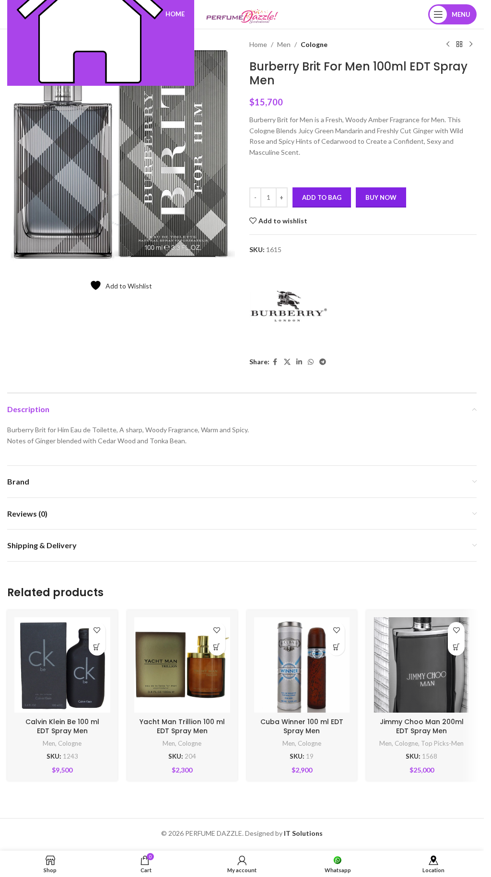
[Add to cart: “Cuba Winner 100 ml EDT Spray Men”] (336, 647)
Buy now (381, 197)
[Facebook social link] (275, 362)
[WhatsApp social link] (310, 362)
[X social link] (287, 362)
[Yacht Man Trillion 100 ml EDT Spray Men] (182, 665)
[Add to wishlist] (97, 630)
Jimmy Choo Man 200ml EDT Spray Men (422, 726)
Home (258, 44)
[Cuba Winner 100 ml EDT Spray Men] (302, 665)
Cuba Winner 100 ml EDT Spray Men (301, 726)
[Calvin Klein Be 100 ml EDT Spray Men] (62, 665)
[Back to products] (459, 44)
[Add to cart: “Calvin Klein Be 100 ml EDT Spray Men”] (97, 647)
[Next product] (471, 44)
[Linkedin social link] (299, 362)
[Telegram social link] (322, 362)
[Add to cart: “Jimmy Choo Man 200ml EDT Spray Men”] (456, 647)
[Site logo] (242, 14)
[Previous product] (448, 44)
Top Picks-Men (442, 743)
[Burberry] (288, 306)
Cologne (314, 44)
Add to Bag (321, 197)
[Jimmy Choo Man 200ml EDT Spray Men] (421, 665)
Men (284, 44)
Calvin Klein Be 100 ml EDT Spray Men (62, 726)
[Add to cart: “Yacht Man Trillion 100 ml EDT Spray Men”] (217, 647)
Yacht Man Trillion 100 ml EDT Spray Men (182, 726)
